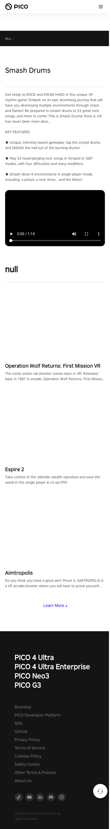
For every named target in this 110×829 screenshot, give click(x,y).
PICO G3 (28, 685)
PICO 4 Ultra (34, 657)
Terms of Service (30, 748)
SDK (18, 723)
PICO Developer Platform (38, 715)
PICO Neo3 (32, 675)
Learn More (53, 605)
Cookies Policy (28, 756)
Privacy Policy (27, 739)
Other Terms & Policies (35, 772)
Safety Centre (27, 764)
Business (23, 707)
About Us (23, 780)
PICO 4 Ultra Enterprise (52, 666)
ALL (8, 38)
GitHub (21, 731)
